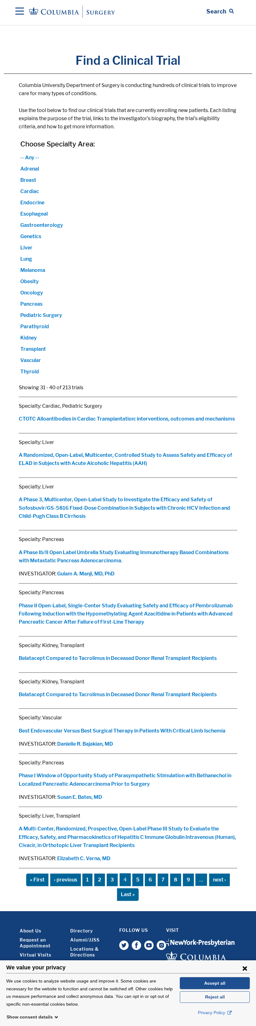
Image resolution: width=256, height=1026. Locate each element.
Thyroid (29, 372)
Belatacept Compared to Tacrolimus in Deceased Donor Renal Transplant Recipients (118, 658)
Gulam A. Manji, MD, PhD (86, 574)
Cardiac (29, 191)
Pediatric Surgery (41, 315)
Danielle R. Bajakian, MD (85, 744)
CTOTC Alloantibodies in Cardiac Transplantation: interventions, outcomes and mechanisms (127, 419)
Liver (26, 248)
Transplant (33, 349)
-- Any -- (29, 158)
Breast (28, 180)
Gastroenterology (41, 225)
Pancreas (31, 304)
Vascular (30, 360)
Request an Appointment (35, 942)
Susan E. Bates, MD (79, 797)
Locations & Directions (84, 951)
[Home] (73, 11)
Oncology (31, 293)
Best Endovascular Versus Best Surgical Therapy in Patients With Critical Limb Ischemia (122, 731)
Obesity (29, 281)
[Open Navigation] (19, 11)
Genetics (30, 236)
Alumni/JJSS (85, 939)
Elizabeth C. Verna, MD (84, 858)
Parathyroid (34, 326)
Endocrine (32, 203)
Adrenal (29, 169)
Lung (26, 259)
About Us (30, 930)
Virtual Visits (35, 954)
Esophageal (34, 214)
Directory (81, 930)
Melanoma (32, 270)
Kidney (28, 338)
